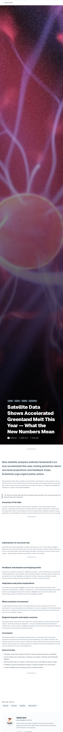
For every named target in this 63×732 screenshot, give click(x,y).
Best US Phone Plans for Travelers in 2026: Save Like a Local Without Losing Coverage (30, 662)
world (25, 487)
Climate (34, 592)
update (21, 587)
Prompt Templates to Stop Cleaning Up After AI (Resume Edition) (23, 667)
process (40, 495)
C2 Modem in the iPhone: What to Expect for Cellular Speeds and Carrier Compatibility (30, 654)
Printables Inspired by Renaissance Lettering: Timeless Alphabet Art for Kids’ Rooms (29, 665)
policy (14, 497)
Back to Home (9, 2)
